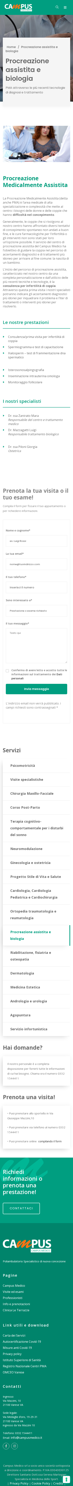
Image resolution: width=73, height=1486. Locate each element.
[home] (27, 1242)
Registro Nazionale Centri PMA (24, 1366)
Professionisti (12, 1298)
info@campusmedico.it (26, 1438)
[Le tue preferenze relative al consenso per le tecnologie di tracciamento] (66, 1479)
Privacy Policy (19, 1483)
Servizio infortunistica (28, 1029)
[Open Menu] (65, 7)
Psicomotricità (22, 765)
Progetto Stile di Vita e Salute (35, 876)
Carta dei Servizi (14, 1335)
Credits (58, 1483)
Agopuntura (20, 1015)
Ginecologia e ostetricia (30, 862)
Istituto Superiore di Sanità (22, 1360)
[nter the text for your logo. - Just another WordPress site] (18, 7)
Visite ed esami (13, 1292)
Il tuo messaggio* (17, 623)
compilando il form (49, 1141)
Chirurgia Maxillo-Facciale (32, 793)
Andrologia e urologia (28, 1001)
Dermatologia (22, 973)
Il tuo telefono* (16, 577)
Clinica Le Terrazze (16, 1310)
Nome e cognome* (18, 530)
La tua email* (15, 553)
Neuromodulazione (26, 848)
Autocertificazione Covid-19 (22, 1342)
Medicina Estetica (25, 987)
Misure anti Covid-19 (17, 1348)
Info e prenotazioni (16, 1304)
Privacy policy (12, 1354)
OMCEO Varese (13, 1372)
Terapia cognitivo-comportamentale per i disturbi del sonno (36, 828)
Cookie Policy (41, 1483)
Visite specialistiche (26, 779)
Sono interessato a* (19, 600)
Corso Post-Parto (25, 807)
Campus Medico (14, 1286)
